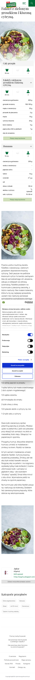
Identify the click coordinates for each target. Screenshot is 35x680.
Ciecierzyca (25, 606)
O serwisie (12, 656)
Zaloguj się (21, 667)
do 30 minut (14, 606)
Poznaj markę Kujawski (18, 636)
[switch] (30, 340)
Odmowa (17, 376)
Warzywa (22, 601)
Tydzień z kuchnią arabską (11, 611)
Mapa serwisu (26, 660)
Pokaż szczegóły (23, 359)
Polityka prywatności (11, 660)
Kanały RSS (9, 664)
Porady (18, 664)
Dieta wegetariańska (9, 601)
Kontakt (12, 667)
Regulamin (22, 656)
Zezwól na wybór (17, 371)
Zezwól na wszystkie (17, 365)
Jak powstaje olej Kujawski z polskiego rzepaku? (17, 640)
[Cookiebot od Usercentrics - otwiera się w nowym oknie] (25, 302)
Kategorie (26, 664)
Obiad (4, 606)
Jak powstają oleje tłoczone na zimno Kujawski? (17, 646)
